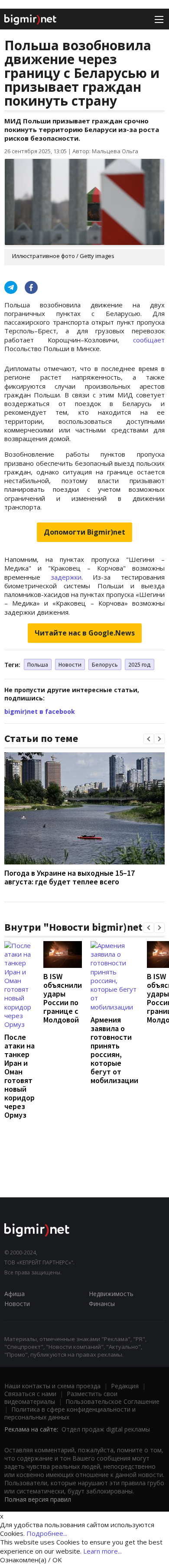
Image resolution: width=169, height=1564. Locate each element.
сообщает (149, 339)
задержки (66, 577)
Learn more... (102, 1551)
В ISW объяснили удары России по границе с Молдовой (62, 998)
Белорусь (105, 664)
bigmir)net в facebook (39, 711)
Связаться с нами (30, 1394)
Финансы (102, 1304)
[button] (148, 739)
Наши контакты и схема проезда (52, 1386)
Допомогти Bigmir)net (84, 532)
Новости (69, 664)
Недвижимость (111, 1294)
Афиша (14, 1294)
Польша (37, 664)
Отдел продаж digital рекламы (106, 1429)
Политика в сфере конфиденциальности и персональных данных (70, 1413)
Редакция (125, 1386)
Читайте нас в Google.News (85, 633)
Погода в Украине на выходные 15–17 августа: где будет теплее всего (69, 877)
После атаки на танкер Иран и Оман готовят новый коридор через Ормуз (19, 1076)
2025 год (139, 664)
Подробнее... (46, 1533)
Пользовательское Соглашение (112, 1401)
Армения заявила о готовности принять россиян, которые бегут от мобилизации (114, 1050)
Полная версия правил (37, 1499)
